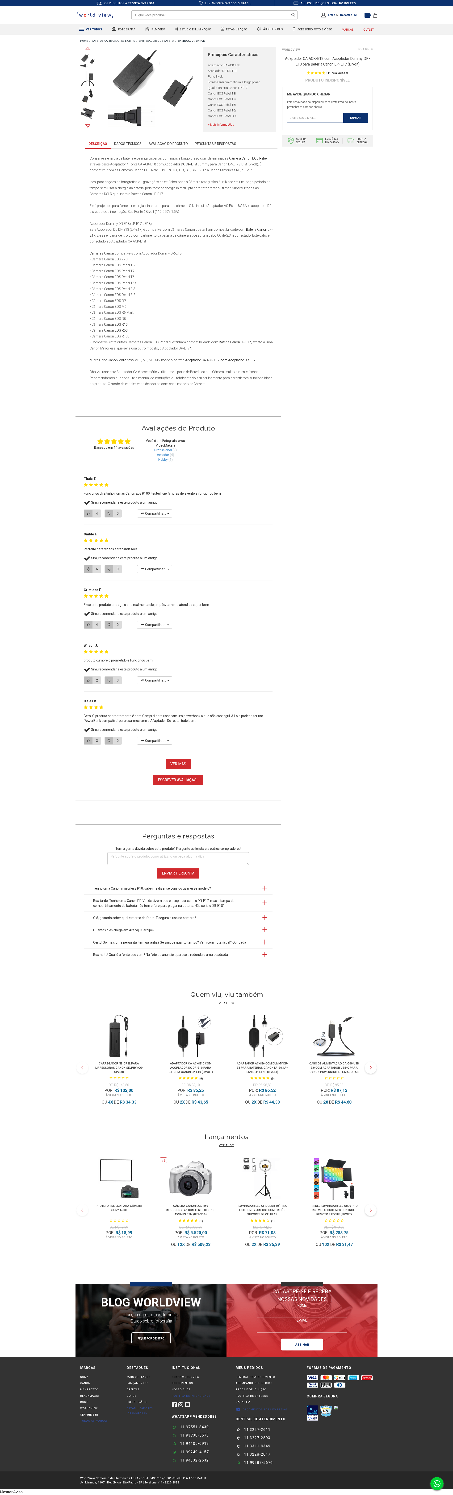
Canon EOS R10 (116, 324)
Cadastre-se (348, 15)
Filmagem (158, 29)
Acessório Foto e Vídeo (314, 29)
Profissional (163, 450)
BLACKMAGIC (89, 1395)
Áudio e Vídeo (272, 29)
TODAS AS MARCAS (94, 1420)
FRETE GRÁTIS (137, 1402)
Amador (163, 455)
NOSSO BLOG (181, 1389)
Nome (302, 1305)
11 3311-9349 (256, 1446)
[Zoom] (87, 60)
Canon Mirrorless (121, 360)
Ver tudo (226, 1003)
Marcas (347, 29)
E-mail (302, 1320)
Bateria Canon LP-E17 (235, 342)
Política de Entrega (252, 1395)
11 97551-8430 (194, 1427)
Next (87, 126)
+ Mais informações (221, 124)
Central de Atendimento (255, 1377)
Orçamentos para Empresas (265, 1409)
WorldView (291, 49)
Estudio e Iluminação (195, 29)
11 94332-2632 (194, 1460)
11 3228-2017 (256, 1454)
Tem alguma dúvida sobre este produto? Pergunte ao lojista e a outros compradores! (178, 848)
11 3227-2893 (256, 1438)
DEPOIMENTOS (182, 1383)
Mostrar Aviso (11, 1492)
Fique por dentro (151, 1338)
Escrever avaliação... (178, 780)
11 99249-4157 (194, 1452)
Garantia (243, 1402)
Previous (87, 48)
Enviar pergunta (178, 873)
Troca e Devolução (251, 1389)
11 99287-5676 (258, 1462)
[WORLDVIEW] (84, 41)
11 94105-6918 (194, 1443)
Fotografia (126, 29)
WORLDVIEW (89, 1408)
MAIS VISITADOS (139, 1377)
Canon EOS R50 (116, 330)
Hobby (163, 459)
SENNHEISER (89, 1414)
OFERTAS (133, 1389)
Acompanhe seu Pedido (254, 1383)
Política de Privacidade (191, 1395)
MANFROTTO (89, 1389)
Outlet (368, 29)
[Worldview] (95, 15)
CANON (85, 1383)
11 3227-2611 (256, 1429)
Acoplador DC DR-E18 (180, 164)
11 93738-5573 (194, 1435)
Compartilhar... (155, 513)
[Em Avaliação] (312, 1413)
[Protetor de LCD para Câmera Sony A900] (119, 1179)
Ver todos (93, 29)
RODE (84, 1402)
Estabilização (236, 29)
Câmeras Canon (102, 253)
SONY (84, 1377)
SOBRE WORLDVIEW (186, 1377)
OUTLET (132, 1395)
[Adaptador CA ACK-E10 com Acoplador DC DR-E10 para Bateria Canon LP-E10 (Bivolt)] (190, 1037)
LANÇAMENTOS (137, 1383)
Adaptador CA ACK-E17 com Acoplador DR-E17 (220, 360)
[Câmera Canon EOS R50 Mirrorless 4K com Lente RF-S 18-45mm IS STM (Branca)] (190, 1179)
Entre (331, 15)
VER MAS (178, 764)
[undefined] (150, 89)
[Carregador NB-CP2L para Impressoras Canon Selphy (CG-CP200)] (118, 1037)
